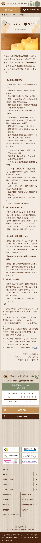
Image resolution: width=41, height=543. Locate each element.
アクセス (25, 510)
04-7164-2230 (22, 416)
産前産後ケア (8, 494)
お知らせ (6, 505)
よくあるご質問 (27, 499)
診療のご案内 (8, 479)
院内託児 (6, 499)
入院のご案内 (8, 489)
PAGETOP (19, 527)
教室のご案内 (26, 494)
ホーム (6, 15)
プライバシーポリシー (11, 515)
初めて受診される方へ (29, 505)
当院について (8, 474)
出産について (8, 484)
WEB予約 (22, 410)
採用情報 (6, 510)
